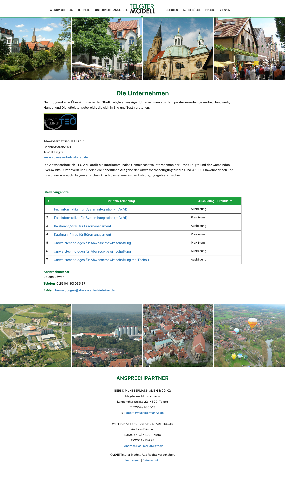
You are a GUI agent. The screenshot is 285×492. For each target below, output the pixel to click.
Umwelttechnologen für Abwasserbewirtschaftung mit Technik (101, 260)
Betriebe (84, 10)
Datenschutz (151, 460)
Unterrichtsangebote (111, 10)
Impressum (132, 460)
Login (226, 10)
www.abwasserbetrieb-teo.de (66, 157)
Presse (210, 10)
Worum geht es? (61, 10)
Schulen (172, 10)
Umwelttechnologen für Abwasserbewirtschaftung (92, 243)
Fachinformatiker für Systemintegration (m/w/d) (90, 209)
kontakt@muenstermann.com (144, 412)
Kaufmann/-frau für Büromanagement (82, 226)
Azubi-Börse (192, 10)
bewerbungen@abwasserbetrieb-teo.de (85, 290)
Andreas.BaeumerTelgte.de (143, 446)
